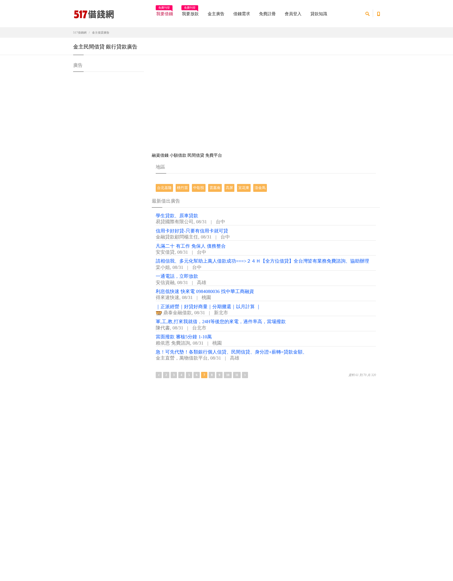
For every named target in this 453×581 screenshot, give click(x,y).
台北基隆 (164, 188)
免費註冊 (267, 14)
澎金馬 (260, 188)
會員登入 (293, 14)
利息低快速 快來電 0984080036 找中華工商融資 (205, 291)
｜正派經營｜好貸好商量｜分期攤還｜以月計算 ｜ (208, 306)
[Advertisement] (266, 105)
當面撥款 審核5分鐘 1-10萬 (184, 336)
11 (236, 375)
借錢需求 (241, 14)
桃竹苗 (182, 188)
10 (227, 375)
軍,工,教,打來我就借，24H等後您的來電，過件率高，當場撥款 (221, 321)
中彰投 (198, 188)
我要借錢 (164, 12)
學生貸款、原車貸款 (177, 215)
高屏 (229, 188)
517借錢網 (80, 32)
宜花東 (243, 188)
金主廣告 (216, 14)
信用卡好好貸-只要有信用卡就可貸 (192, 231)
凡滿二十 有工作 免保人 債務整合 (191, 246)
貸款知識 (318, 14)
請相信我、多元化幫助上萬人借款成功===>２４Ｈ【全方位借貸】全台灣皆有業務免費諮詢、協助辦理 (262, 261)
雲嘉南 (214, 188)
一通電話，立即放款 (177, 276)
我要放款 (190, 12)
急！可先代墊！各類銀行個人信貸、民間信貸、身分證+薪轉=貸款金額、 (231, 352)
